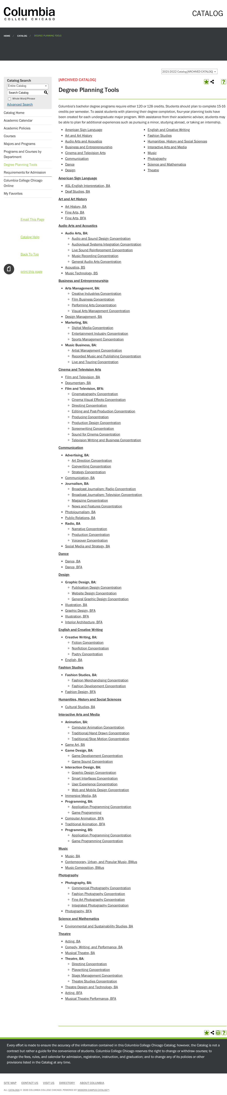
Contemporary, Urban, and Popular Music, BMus (101, 862)
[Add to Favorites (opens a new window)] (206, 81)
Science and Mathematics (167, 164)
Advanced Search (20, 104)
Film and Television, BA (82, 377)
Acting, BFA (73, 993)
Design (70, 170)
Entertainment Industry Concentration (100, 333)
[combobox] (189, 71)
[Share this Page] (212, 81)
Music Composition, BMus (84, 867)
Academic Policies (17, 128)
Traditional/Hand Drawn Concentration (100, 733)
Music (152, 153)
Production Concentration (91, 535)
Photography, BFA (78, 911)
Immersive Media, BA (81, 796)
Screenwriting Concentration (93, 428)
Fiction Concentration (88, 642)
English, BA (73, 660)
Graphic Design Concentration (94, 772)
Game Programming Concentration (97, 841)
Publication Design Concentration (96, 587)
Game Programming (86, 812)
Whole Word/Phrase (23, 98)
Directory (67, 1083)
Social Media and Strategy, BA (87, 546)
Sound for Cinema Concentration (96, 434)
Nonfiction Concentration (90, 648)
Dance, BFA (73, 567)
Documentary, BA (78, 383)
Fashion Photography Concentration (98, 894)
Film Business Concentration (93, 299)
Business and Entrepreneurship (88, 147)
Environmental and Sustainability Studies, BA (99, 926)
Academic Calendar (18, 120)
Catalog (22, 35)
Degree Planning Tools (20, 164)
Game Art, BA (75, 745)
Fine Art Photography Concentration (98, 899)
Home (7, 35)
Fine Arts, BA (74, 212)
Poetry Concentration (87, 654)
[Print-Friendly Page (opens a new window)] (218, 1032)
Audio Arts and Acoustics (83, 141)
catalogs (14, 1090)
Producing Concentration (90, 417)
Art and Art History (78, 135)
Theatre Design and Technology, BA (91, 987)
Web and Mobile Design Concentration (100, 790)
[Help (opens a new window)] (223, 81)
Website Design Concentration (94, 593)
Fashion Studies (160, 135)
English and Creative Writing (169, 130)
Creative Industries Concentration (96, 293)
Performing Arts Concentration (94, 305)
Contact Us (29, 1083)
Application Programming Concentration (101, 807)
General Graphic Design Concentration (100, 599)
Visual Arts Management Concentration (101, 311)
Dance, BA (72, 561)
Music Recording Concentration (95, 256)
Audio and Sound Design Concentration (101, 238)
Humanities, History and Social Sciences (177, 141)
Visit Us (48, 1083)
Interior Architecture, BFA (83, 622)
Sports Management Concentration (98, 339)
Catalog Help (30, 237)
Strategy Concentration (89, 472)
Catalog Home (14, 113)
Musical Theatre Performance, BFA (90, 998)
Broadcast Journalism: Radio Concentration (104, 489)
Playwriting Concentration (91, 970)
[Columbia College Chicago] (29, 13)
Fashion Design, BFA (80, 692)
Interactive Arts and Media (167, 147)
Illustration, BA (76, 605)
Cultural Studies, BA (80, 707)
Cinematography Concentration (95, 394)
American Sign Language (83, 130)
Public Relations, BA (80, 518)
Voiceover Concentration (90, 540)
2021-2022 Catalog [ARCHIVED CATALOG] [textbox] (187, 71)
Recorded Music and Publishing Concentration (106, 356)
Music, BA (72, 856)
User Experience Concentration (94, 784)
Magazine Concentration (90, 500)
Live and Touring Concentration (95, 362)
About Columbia (92, 1083)
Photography (157, 158)
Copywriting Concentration (91, 466)
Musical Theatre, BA (80, 953)
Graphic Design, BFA (80, 610)
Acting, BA (72, 941)
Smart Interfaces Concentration (95, 778)
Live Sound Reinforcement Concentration (102, 250)
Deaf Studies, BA (77, 191)
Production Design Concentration (96, 423)
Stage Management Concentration (97, 975)
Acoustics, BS (75, 267)
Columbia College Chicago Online (23, 183)
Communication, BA (80, 478)
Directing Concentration (89, 405)
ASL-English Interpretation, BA (87, 186)
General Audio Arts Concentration (96, 261)
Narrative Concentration (89, 529)
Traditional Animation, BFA (85, 824)
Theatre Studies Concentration (94, 981)
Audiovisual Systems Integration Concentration (106, 244)
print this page (31, 271)
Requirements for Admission (25, 172)
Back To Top (30, 254)
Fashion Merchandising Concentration (100, 680)
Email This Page (32, 219)
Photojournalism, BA (80, 512)
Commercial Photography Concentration (101, 888)
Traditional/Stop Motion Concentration (100, 739)
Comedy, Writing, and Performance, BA (94, 947)
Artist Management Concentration (97, 350)
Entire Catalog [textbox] (17, 85)
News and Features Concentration (97, 506)
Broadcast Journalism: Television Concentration (107, 495)
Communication (77, 158)
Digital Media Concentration (92, 328)
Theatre (153, 170)
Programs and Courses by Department (22, 154)
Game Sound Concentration (92, 761)
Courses (10, 136)
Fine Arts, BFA (75, 218)
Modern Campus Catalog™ (93, 1090)
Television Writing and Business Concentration (106, 440)
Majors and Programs (19, 144)
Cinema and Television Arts (85, 153)
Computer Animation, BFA (84, 818)
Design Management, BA (83, 317)
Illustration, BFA (77, 616)
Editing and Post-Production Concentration (103, 411)
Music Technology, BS (81, 273)
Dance (69, 164)
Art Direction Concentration (92, 460)
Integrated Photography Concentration (100, 905)
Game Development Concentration (97, 756)
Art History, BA (75, 206)
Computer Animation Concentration (98, 727)
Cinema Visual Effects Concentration (99, 400)
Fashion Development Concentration (99, 686)
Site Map (10, 1083)
